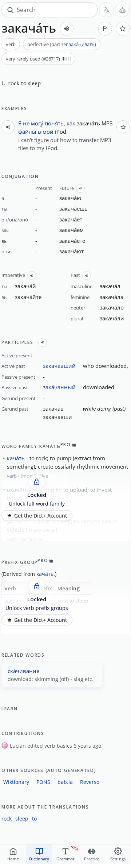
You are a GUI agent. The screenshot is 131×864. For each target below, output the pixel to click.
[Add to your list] (123, 29)
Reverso (89, 781)
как (71, 123)
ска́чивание (23, 670)
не (26, 123)
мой (48, 131)
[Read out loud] (67, 29)
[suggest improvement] (105, 29)
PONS (43, 781)
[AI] (122, 10)
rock (6, 818)
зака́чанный (59, 387)
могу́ (37, 123)
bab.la (65, 781)
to (34, 818)
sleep (21, 818)
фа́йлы (27, 131)
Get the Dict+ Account (40, 515)
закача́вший (59, 365)
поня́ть (54, 123)
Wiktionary (16, 781)
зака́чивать (82, 44)
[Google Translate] (106, 10)
